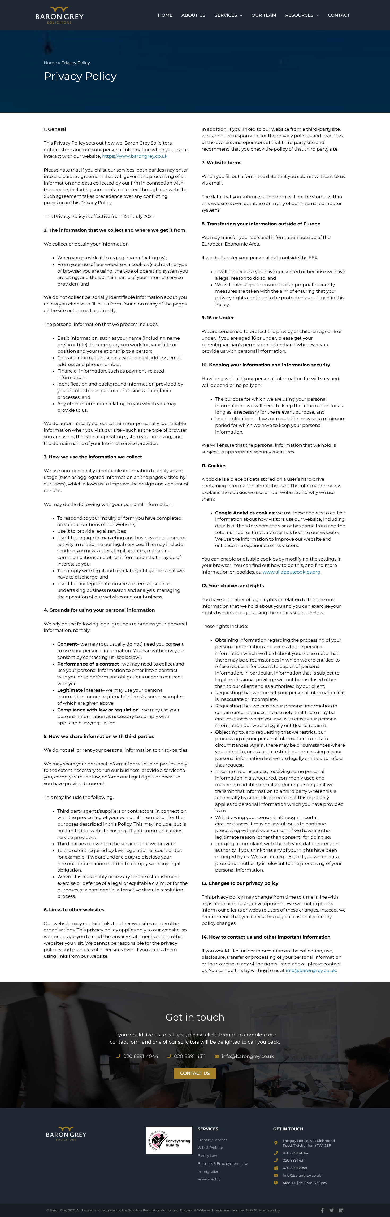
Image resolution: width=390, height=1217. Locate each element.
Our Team (264, 15)
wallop (275, 1210)
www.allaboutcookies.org (291, 572)
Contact (339, 15)
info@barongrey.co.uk (311, 970)
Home (165, 15)
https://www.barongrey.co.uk (134, 156)
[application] (239, 15)
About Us (193, 15)
